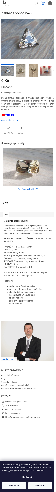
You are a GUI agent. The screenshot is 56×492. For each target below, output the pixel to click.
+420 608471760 (12, 406)
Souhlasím (40, 485)
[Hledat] (36, 3)
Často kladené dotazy (10, 375)
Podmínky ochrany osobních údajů (15, 385)
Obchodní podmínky (9, 382)
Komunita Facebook (13, 409)
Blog (3, 378)
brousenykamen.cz (13, 413)
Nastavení (27, 477)
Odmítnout (14, 485)
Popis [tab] (6, 214)
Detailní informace (8, 120)
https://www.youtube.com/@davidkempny (22, 417)
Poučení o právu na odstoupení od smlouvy (18, 388)
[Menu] (50, 3)
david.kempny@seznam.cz (16, 402)
